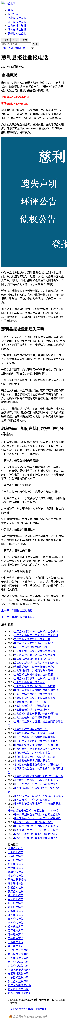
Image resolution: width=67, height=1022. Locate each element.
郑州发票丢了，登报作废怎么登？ (33, 799)
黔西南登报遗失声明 (19, 993)
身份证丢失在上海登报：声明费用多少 (36, 690)
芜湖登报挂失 (15, 868)
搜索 (35, 44)
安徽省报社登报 (17, 33)
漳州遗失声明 (15, 934)
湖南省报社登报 (17, 48)
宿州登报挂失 (15, 922)
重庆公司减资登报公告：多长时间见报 (36, 662)
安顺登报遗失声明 (18, 973)
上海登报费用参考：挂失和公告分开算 (36, 678)
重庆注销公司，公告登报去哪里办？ (34, 666)
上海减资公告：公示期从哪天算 (32, 717)
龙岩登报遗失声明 (18, 954)
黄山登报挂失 (15, 895)
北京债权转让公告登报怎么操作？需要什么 (38, 776)
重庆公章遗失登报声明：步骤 (31, 647)
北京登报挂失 (15, 848)
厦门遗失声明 (15, 930)
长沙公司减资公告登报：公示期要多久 (36, 834)
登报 (10, 10)
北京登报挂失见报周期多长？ (31, 729)
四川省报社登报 (17, 21)
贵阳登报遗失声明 (18, 962)
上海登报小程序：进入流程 (29, 682)
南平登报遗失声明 (18, 950)
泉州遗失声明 (15, 938)
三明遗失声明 (15, 942)
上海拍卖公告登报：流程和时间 (32, 705)
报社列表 (13, 14)
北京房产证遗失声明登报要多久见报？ (36, 741)
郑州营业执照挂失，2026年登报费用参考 (37, 818)
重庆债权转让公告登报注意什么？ (33, 659)
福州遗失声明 (15, 926)
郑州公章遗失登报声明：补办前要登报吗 (37, 814)
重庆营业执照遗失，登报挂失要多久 (34, 651)
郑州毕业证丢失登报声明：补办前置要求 (37, 803)
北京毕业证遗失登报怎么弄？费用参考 (36, 745)
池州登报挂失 (15, 915)
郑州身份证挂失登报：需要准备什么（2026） (34, 810)
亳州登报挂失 (15, 918)
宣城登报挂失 (15, 911)
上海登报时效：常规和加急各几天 (33, 670)
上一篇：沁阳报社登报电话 (17, 610)
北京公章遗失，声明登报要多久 (32, 752)
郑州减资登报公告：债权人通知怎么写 (36, 826)
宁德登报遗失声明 (18, 958)
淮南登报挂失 (15, 875)
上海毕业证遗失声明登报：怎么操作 (34, 686)
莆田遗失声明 (15, 946)
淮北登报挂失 (15, 883)
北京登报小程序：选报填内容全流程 (34, 737)
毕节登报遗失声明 (18, 977)
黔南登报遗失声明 (18, 989)
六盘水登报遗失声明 (19, 969)
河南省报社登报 (17, 29)
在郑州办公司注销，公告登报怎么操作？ (37, 830)
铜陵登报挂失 (15, 887)
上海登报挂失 (15, 852)
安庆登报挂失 (15, 891)
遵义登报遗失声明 (18, 965)
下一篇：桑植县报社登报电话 (18, 617)
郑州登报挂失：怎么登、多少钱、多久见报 (38, 796)
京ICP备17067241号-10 (21, 1009)
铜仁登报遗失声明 (18, 981)
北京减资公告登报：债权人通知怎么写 (36, 780)
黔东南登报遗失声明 (19, 985)
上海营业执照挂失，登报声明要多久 (34, 698)
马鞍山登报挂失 (17, 879)
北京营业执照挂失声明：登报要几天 (34, 756)
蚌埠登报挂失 (15, 872)
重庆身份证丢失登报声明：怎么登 (33, 643)
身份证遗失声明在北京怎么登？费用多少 (37, 749)
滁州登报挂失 (15, 903)
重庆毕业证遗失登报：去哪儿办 (32, 639)
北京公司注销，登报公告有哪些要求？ (36, 784)
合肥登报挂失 (15, 864)
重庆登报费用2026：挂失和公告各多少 (36, 631)
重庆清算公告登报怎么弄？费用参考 (34, 655)
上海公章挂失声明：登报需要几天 (33, 694)
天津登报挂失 (15, 856)
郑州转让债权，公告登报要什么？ (33, 822)
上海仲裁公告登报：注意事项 (31, 702)
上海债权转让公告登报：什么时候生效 (36, 713)
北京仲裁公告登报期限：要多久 (32, 760)
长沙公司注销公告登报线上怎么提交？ (36, 838)
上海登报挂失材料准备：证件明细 (33, 674)
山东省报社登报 (17, 25)
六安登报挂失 (15, 907)
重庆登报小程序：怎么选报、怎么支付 (36, 635)
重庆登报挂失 (15, 860)
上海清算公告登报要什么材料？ (32, 709)
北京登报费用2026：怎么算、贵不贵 (34, 733)
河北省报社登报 (17, 17)
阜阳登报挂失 (15, 899)
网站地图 (41, 1009)
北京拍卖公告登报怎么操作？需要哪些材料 (38, 764)
